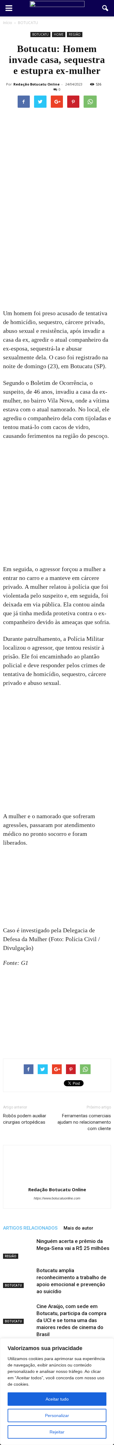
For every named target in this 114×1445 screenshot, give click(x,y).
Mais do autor (78, 1228)
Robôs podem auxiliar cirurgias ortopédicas (24, 1119)
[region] (57, 1391)
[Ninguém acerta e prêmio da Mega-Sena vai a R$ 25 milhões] (18, 1248)
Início (7, 22)
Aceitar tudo (57, 1399)
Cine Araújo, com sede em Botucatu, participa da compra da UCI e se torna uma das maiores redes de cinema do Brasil (71, 1320)
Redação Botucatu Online (36, 84)
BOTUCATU (40, 34)
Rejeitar (57, 1431)
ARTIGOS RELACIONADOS (30, 1228)
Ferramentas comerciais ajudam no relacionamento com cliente (84, 1122)
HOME (59, 34)
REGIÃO (75, 34)
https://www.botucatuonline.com (57, 1198)
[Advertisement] (57, 249)
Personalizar (57, 1415)
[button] (105, 8)
